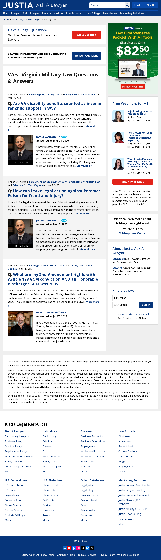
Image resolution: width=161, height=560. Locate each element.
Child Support (36, 94)
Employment (87, 446)
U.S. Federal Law (16, 480)
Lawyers (117, 267)
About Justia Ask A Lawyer (128, 250)
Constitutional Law (53, 265)
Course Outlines (127, 451)
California (48, 500)
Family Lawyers (13, 461)
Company (62, 555)
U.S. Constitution (14, 485)
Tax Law (85, 466)
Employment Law (57, 181)
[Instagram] (78, 548)
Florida (47, 505)
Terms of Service (87, 555)
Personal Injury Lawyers (19, 466)
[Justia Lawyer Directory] (96, 548)
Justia (6, 19)
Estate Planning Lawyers (19, 456)
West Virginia (34, 19)
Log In (137, 5)
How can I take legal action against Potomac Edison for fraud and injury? (54, 193)
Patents (85, 505)
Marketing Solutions (132, 13)
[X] (92, 548)
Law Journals (126, 456)
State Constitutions (54, 485)
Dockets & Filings (15, 515)
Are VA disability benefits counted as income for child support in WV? (54, 106)
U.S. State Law (52, 480)
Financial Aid (125, 446)
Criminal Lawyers (15, 446)
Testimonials (126, 519)
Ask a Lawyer (31, 13)
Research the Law (52, 13)
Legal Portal (48, 555)
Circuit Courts (13, 505)
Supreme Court (14, 500)
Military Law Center (133, 233)
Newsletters (110, 13)
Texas (46, 515)
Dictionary (124, 436)
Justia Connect (30, 555)
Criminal (47, 441)
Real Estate (87, 461)
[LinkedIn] (65, 548)
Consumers (118, 258)
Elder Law (17, 185)
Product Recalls (89, 500)
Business (86, 431)
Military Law (52, 94)
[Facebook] (74, 548)
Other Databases (92, 480)
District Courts (13, 510)
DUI (45, 451)
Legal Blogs (87, 490)
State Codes (50, 490)
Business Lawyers (15, 441)
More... (9, 471)
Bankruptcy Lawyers (17, 436)
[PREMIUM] (20, 147)
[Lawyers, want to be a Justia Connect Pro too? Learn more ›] (64, 137)
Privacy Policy (107, 555)
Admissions (125, 441)
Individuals (50, 431)
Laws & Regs (92, 13)
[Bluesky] (87, 548)
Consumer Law (37, 181)
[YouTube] (69, 548)
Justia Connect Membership (134, 485)
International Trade (92, 456)
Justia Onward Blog (129, 514)
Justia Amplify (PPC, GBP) (133, 509)
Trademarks (87, 510)
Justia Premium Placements (134, 495)
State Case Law (51, 495)
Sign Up (151, 5)
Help (72, 555)
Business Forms (89, 495)
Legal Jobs (86, 485)
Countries (86, 515)
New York (48, 510)
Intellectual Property (92, 451)
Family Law (70, 94)
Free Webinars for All (130, 103)
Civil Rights (35, 265)
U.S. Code (10, 490)
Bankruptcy (49, 436)
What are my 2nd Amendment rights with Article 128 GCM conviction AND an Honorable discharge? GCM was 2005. (53, 279)
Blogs (121, 461)
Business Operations (92, 441)
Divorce (47, 446)
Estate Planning (52, 456)
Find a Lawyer (11, 13)
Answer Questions (86, 55)
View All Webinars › (133, 181)
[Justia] (18, 5)
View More (84, 165)
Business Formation (92, 436)
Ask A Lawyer (18, 19)
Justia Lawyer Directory (132, 490)
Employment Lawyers (17, 451)
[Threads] (83, 548)
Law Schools (74, 13)
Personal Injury (76, 181)
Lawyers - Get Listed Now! (133, 314)
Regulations (12, 495)
